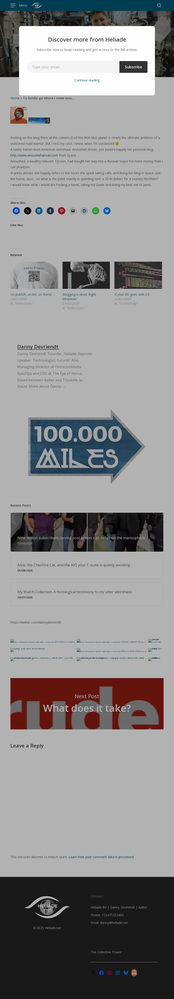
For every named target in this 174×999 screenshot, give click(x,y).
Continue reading (87, 80)
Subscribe (133, 66)
